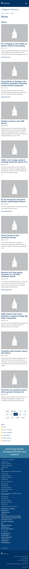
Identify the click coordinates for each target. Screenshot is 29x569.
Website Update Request (7, 529)
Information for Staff (6, 519)
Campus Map (4, 540)
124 (11, 414)
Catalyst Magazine (7, 432)
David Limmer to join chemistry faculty (10, 236)
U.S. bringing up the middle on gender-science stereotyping (14, 44)
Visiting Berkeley (6, 542)
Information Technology (7, 521)
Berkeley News (5, 535)
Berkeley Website (6, 533)
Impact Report (7, 435)
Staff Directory (5, 527)
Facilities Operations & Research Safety (11, 517)
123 (7, 414)
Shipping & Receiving (6, 525)
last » (24, 417)
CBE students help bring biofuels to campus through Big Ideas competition (14, 316)
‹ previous (14, 411)
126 (20, 414)
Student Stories (7, 440)
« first (7, 411)
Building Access (5, 510)
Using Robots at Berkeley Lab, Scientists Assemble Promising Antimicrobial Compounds (14, 83)
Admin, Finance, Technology (8, 508)
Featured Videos (7, 438)
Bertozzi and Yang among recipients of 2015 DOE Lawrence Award (11, 274)
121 (21, 411)
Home (2, 13)
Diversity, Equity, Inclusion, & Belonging (11, 516)
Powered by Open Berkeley (21, 556)
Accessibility (24, 558)
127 (24, 414)
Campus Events (5, 539)
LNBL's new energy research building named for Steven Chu (14, 161)
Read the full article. (7, 211)
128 (8, 418)
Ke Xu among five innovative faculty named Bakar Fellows (13, 200)
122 (25, 411)
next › (18, 417)
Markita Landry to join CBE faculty (12, 122)
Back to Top (25, 567)
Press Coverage (7, 429)
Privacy (26, 562)
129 (12, 418)
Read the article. (6, 57)
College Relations (5, 512)
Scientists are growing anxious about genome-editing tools (14, 391)
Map (2, 469)
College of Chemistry (10, 9)
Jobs (2, 523)
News (7, 13)
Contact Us (4, 514)
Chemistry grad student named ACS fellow (14, 352)
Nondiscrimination (23, 560)
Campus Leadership (6, 537)
